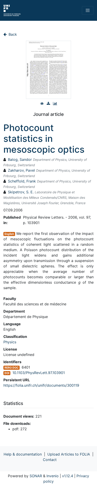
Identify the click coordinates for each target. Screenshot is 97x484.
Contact (50, 459)
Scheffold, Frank (22, 181)
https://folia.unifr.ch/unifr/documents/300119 (41, 385)
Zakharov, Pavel (21, 170)
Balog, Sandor (20, 159)
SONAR (36, 476)
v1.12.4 (67, 476)
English (9, 234)
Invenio (52, 476)
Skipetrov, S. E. (21, 192)
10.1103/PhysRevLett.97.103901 (38, 372)
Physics (9, 342)
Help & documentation (23, 454)
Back (12, 34)
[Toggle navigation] (87, 10)
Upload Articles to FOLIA (68, 454)
